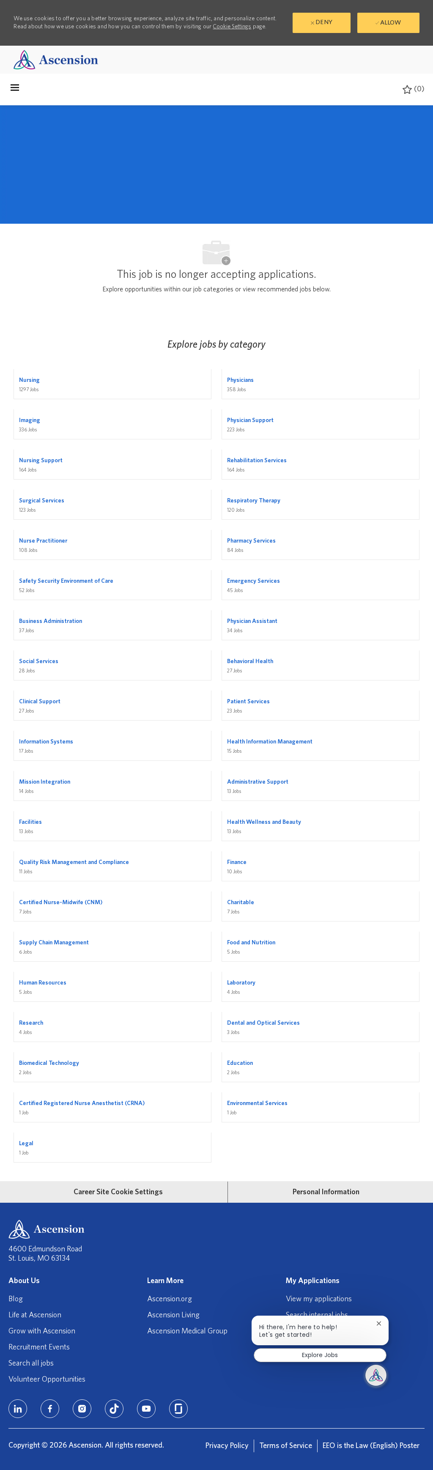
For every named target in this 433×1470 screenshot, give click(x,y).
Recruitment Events (39, 1347)
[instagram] (82, 1408)
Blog (15, 1299)
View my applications (319, 1299)
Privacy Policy (227, 1446)
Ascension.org (169, 1299)
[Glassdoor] (178, 1408)
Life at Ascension (34, 1315)
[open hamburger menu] (14, 89)
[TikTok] (114, 1408)
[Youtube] (146, 1408)
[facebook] (50, 1408)
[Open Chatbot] (376, 1375)
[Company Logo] (56, 59)
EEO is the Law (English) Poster (371, 1446)
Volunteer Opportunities (46, 1379)
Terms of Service (285, 1446)
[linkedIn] (17, 1408)
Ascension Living (173, 1315)
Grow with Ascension (41, 1331)
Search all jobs (31, 1363)
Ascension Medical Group (187, 1331)
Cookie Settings (232, 27)
